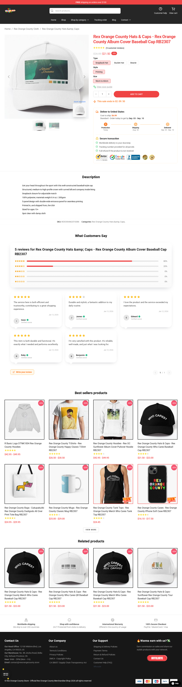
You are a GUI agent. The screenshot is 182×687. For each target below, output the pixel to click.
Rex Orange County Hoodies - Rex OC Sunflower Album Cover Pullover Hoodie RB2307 (113, 447)
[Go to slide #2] (54, 125)
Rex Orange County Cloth (26, 29)
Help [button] (177, 683)
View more (91, 530)
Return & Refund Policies (104, 654)
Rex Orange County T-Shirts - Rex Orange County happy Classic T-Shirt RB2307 (67, 447)
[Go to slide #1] (39, 125)
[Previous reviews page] (155, 372)
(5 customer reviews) (115, 48)
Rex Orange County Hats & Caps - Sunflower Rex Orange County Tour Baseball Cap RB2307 (155, 595)
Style (95, 67)
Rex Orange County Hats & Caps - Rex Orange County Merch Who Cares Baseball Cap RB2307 (23, 595)
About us (53, 647)
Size (95, 76)
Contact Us (98, 658)
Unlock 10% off (5, 674)
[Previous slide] (9, 77)
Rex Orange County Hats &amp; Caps (60, 29)
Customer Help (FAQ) (103, 662)
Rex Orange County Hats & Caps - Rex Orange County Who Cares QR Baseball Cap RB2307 (68, 595)
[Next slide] (84, 77)
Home (8, 29)
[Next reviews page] (169, 372)
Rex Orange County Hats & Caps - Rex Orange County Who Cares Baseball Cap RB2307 (156, 447)
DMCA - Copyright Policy (60, 658)
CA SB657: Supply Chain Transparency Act (68, 662)
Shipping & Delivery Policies (105, 647)
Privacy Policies (56, 654)
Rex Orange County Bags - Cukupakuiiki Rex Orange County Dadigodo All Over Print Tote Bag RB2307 (24, 511)
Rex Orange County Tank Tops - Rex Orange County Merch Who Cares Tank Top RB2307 (112, 511)
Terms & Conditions (58, 650)
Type (95, 58)
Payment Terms (100, 650)
